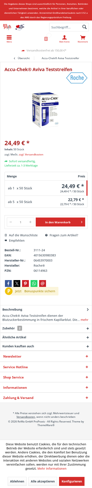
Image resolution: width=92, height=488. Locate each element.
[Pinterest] (25, 283)
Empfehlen (16, 240)
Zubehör (11, 328)
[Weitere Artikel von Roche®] (77, 77)
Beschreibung (12, 309)
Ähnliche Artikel (14, 337)
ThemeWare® (46, 425)
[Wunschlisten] (46, 38)
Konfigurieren (72, 481)
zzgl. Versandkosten (31, 154)
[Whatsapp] (34, 283)
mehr (84, 320)
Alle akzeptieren (43, 481)
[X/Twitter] (16, 283)
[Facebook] (8, 283)
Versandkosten (25, 417)
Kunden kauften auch (18, 346)
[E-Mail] (42, 283)
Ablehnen (17, 481)
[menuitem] (83, 38)
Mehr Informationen (52, 468)
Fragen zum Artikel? (63, 235)
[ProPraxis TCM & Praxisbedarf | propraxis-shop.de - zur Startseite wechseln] (23, 27)
